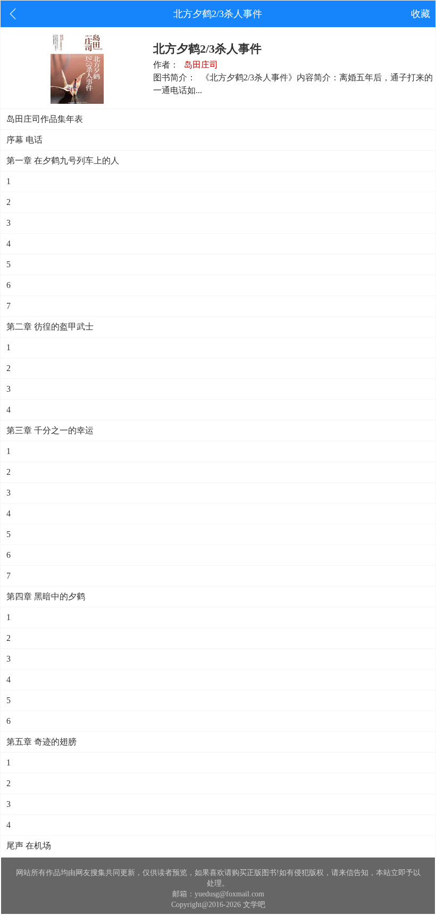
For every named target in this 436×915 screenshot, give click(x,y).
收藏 (420, 14)
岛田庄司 (201, 64)
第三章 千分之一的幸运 (50, 430)
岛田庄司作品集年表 (44, 118)
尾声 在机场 (28, 845)
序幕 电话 (24, 139)
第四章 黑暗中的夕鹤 (45, 596)
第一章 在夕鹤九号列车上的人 (62, 160)
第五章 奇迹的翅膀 (41, 741)
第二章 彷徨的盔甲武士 (50, 326)
